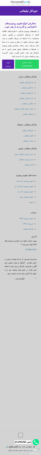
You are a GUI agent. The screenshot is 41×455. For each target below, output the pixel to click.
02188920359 (31, 250)
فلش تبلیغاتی (28, 136)
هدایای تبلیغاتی (28, 229)
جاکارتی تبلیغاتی (27, 104)
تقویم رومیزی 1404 (26, 218)
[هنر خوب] (20, 2)
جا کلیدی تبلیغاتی (27, 88)
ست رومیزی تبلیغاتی (26, 159)
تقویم (31, 202)
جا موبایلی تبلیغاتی (26, 93)
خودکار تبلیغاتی (28, 114)
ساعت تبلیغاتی (28, 141)
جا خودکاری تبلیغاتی (26, 82)
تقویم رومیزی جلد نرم (25, 192)
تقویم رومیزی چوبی (26, 197)
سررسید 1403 (28, 224)
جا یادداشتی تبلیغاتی (26, 98)
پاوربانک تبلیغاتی (27, 130)
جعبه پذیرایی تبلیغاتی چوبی (23, 154)
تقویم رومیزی (8, 64)
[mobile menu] (38, 3)
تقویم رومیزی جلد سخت (24, 181)
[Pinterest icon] (8, 442)
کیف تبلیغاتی (28, 165)
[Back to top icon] (20, 435)
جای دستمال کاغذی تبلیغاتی (23, 109)
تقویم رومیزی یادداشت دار (23, 186)
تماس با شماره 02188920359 (27, 64)
